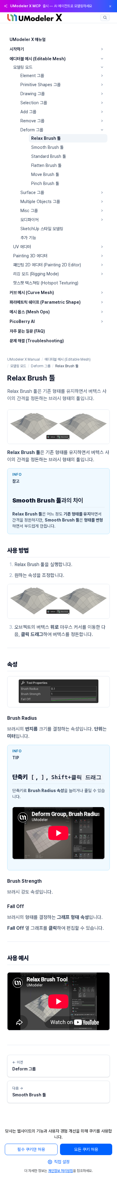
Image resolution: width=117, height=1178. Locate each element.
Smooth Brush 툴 (47, 147)
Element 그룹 (32, 75)
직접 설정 (62, 1161)
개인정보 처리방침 (60, 1171)
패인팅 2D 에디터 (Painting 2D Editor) (47, 264)
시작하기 (17, 49)
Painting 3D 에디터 (30, 255)
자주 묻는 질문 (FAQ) (27, 331)
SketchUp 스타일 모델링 (41, 228)
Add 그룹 (28, 111)
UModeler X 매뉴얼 (28, 39)
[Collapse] (102, 59)
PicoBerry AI (22, 321)
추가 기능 (28, 237)
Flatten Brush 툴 (46, 165)
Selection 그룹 (33, 102)
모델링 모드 (22, 67)
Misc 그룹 (29, 210)
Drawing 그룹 (32, 93)
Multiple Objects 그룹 (40, 201)
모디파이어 (29, 219)
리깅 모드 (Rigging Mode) (36, 273)
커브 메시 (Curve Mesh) (32, 292)
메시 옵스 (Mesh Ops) (30, 311)
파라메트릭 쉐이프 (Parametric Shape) (45, 302)
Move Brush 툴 (45, 174)
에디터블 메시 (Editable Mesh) (38, 58)
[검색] (105, 17)
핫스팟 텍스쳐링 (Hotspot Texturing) (45, 282)
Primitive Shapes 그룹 (40, 84)
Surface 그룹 (32, 192)
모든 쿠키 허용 (86, 1149)
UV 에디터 (22, 246)
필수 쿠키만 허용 (31, 1149)
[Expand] (102, 49)
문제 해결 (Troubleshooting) (37, 340)
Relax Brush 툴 (46, 138)
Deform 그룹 (31, 129)
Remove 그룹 (32, 120)
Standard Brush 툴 (48, 156)
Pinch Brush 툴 (45, 183)
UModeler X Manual (23, 359)
